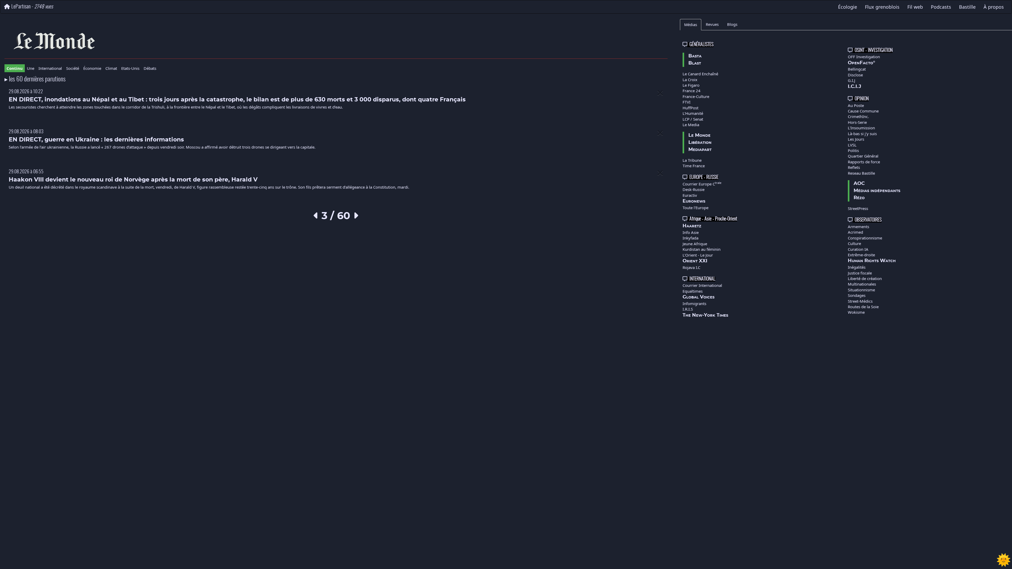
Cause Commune (863, 111)
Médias (690, 24)
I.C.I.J (854, 86)
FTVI (686, 102)
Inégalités (856, 267)
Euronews (694, 201)
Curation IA (858, 249)
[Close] (660, 93)
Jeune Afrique (695, 243)
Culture (854, 243)
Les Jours (856, 139)
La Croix (690, 79)
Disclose (855, 74)
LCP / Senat (693, 119)
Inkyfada (690, 238)
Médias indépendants (877, 190)
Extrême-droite (861, 254)
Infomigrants (694, 303)
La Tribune (692, 160)
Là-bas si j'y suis (862, 133)
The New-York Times (705, 315)
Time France (694, 165)
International (50, 68)
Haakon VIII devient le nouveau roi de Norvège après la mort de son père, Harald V (133, 180)
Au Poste (856, 105)
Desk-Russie (693, 189)
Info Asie (691, 232)
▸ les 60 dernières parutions (35, 79)
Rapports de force (864, 161)
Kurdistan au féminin (702, 249)
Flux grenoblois (882, 7)
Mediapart (700, 149)
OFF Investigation (864, 56)
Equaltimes (693, 291)
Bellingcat (857, 69)
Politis (853, 150)
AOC (859, 183)
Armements (858, 226)
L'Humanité (693, 113)
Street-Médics (860, 301)
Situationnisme (861, 289)
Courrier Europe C (702, 184)
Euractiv (690, 195)
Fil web (915, 7)
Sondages (856, 295)
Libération (700, 142)
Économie (92, 68)
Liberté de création (865, 278)
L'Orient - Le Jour (698, 255)
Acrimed (855, 232)
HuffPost (690, 107)
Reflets (854, 167)
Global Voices (698, 297)
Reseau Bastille (861, 173)
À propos (994, 7)
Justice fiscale (860, 273)
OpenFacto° (861, 63)
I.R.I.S (688, 309)
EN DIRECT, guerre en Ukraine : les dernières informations (96, 140)
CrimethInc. (858, 116)
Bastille (967, 7)
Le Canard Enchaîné (700, 73)
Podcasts (941, 7)
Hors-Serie (857, 122)
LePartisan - (32, 6)
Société (72, 68)
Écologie (847, 7)
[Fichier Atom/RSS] (336, 41)
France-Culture (696, 96)
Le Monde (699, 135)
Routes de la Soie (863, 306)
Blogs (732, 24)
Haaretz (692, 226)
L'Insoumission (861, 127)
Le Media (691, 124)
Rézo (859, 197)
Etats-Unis (130, 68)
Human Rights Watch (872, 260)
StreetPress (858, 208)
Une (30, 68)
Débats (150, 68)
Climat (111, 68)
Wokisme (856, 312)
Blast (694, 63)
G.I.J (851, 80)
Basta (695, 56)
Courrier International (702, 285)
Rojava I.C (691, 267)
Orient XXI (695, 261)
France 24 (691, 90)
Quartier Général (863, 156)
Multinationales (862, 284)
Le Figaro (691, 85)
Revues (712, 24)
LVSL (852, 145)
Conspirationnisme (865, 238)
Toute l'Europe (695, 207)
